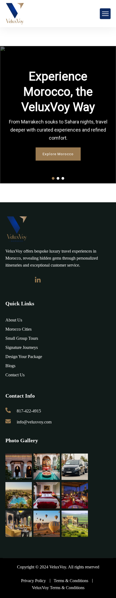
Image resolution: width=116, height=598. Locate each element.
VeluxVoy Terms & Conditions (58, 587)
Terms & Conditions (71, 580)
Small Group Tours (21, 338)
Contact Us (15, 375)
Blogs (10, 365)
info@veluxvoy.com (34, 422)
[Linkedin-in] (38, 280)
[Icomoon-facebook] (8, 280)
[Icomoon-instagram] (23, 280)
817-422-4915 (29, 411)
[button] (53, 178)
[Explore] (16, 229)
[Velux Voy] (14, 13)
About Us (13, 320)
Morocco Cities (18, 329)
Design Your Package (23, 356)
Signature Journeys (21, 347)
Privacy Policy (33, 580)
